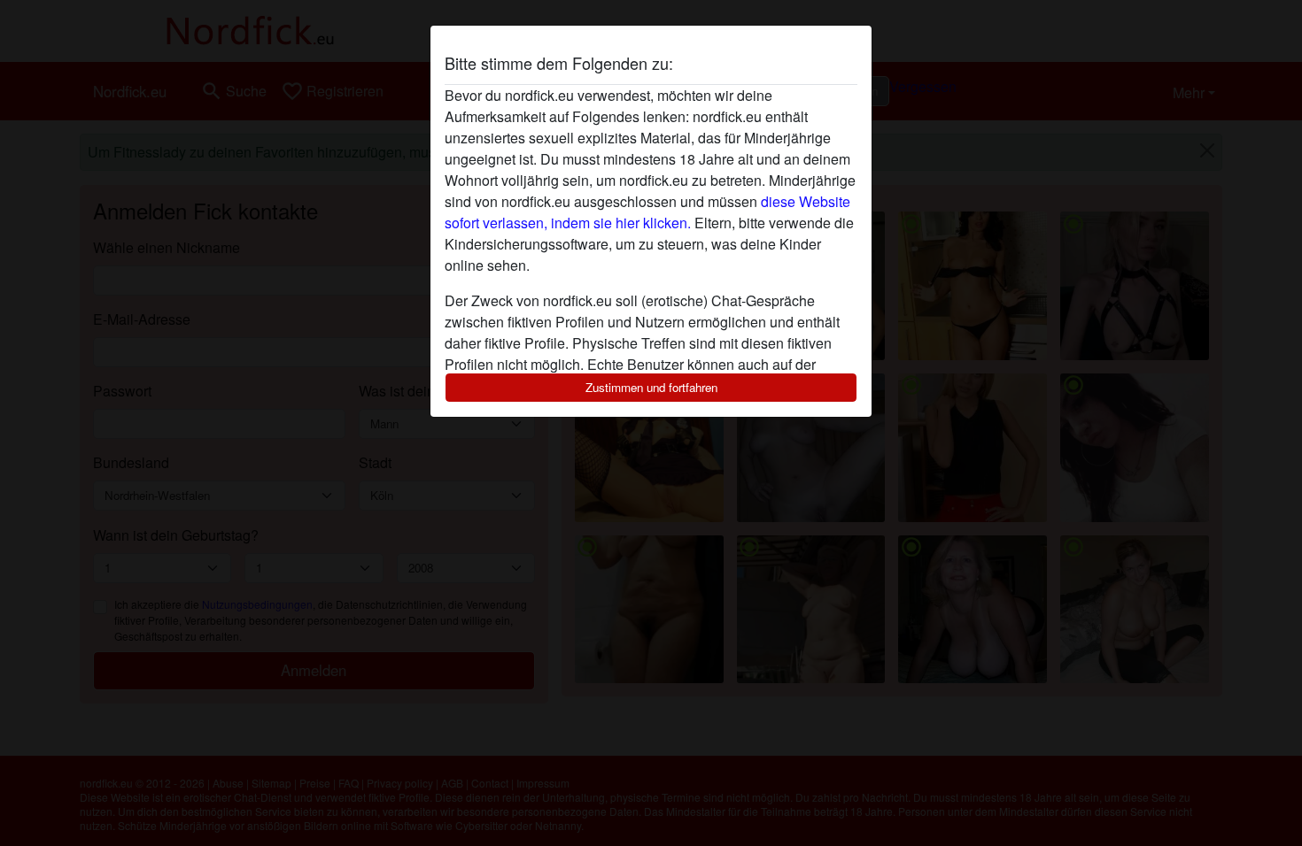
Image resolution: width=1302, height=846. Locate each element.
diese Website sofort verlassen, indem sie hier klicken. (647, 212)
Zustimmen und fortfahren (651, 387)
